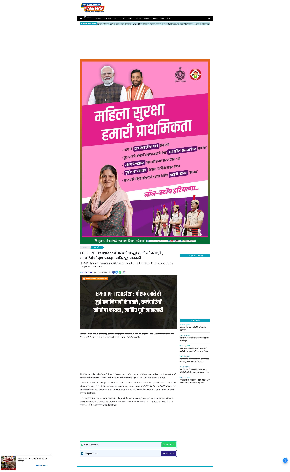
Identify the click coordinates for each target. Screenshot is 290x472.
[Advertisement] (145, 42)
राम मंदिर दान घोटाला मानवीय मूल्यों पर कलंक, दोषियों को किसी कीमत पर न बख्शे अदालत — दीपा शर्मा (194, 372)
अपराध (138, 18)
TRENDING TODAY (195, 255)
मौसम (162, 18)
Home (98, 18)
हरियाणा (122, 18)
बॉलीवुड (155, 18)
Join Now (169, 445)
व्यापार (169, 18)
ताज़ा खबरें (107, 18)
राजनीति (130, 18)
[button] (81, 18)
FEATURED (195, 320)
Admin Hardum (87, 272)
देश (115, 18)
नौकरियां (146, 18)
